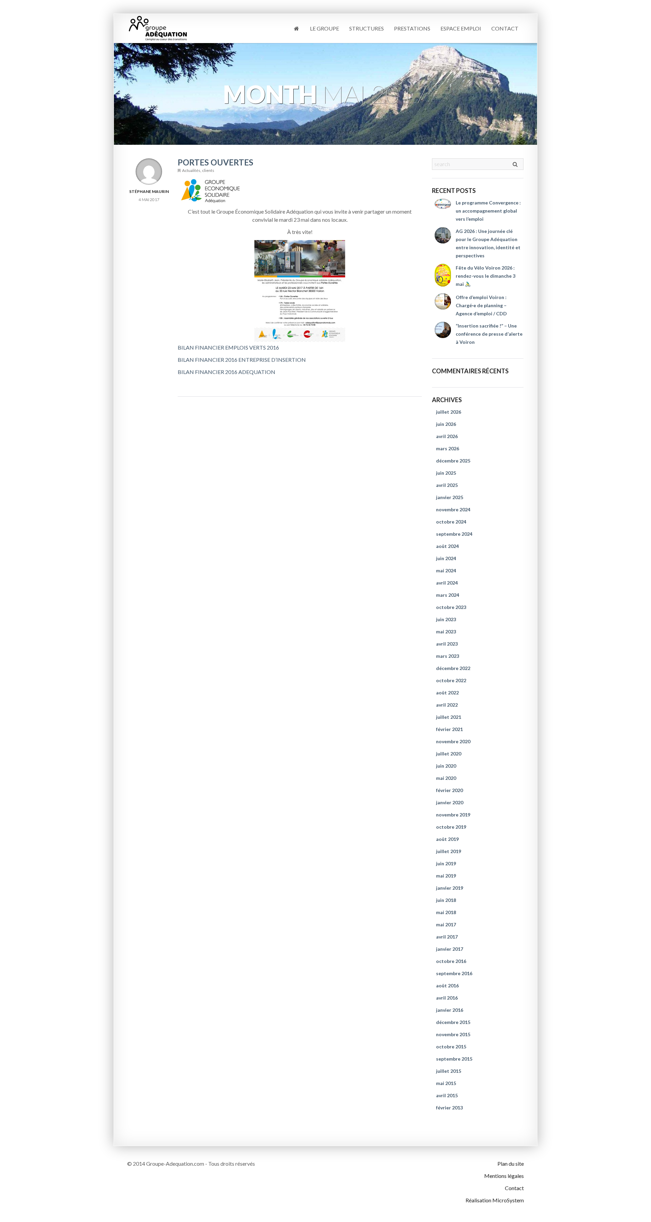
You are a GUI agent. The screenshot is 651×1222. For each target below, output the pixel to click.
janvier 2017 (449, 949)
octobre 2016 (451, 961)
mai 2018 (446, 912)
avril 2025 (447, 485)
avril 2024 (447, 583)
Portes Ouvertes (215, 162)
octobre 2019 (451, 827)
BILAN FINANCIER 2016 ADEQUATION (226, 372)
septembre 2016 (454, 973)
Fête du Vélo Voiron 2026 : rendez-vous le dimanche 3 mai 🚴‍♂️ (485, 276)
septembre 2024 (454, 534)
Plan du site (510, 1163)
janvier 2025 (449, 497)
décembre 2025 (453, 461)
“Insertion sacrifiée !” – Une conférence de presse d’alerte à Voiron (489, 334)
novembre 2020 (453, 741)
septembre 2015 (454, 1059)
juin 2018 (446, 900)
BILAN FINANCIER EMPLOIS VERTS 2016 (228, 347)
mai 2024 (446, 570)
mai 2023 (446, 631)
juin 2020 (446, 766)
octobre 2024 (451, 522)
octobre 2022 (451, 680)
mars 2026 (447, 448)
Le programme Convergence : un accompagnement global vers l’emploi (488, 211)
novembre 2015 (453, 1034)
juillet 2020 (448, 753)
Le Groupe (324, 28)
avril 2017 (447, 937)
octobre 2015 (451, 1046)
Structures (366, 28)
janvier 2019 (449, 888)
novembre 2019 (453, 814)
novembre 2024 (453, 509)
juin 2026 (446, 424)
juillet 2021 (448, 717)
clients (208, 170)
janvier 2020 (449, 802)
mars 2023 (447, 656)
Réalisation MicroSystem (495, 1200)
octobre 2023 (451, 607)
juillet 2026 (448, 412)
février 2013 (449, 1107)
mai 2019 (446, 876)
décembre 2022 (453, 668)
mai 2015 (446, 1083)
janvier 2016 (449, 1010)
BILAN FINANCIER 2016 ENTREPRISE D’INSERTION (242, 359)
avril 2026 (447, 436)
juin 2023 (446, 619)
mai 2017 (446, 924)
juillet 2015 (448, 1071)
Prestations (412, 28)
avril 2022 (447, 705)
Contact (504, 28)
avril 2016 (447, 998)
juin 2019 (446, 863)
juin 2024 (446, 558)
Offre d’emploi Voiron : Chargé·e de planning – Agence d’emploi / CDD (481, 305)
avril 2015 (447, 1095)
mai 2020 (446, 778)
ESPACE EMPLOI (460, 28)
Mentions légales (504, 1175)
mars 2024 (447, 595)
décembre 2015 (453, 1022)
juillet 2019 (448, 851)
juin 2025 (446, 473)
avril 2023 (447, 644)
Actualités (191, 170)
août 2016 (447, 985)
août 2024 (447, 546)
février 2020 (449, 790)
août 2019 (447, 839)
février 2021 (449, 729)
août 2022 (447, 692)
